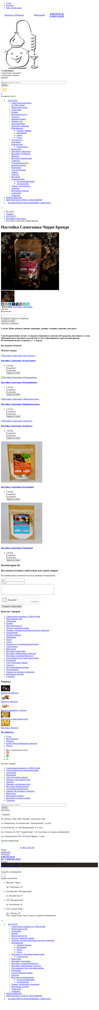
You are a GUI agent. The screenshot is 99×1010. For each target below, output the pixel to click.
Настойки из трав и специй (18, 798)
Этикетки (10, 800)
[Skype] (27, 304)
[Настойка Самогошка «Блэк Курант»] (18, 355)
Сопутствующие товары (16, 777)
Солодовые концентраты (17, 789)
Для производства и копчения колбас (22, 770)
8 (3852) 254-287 (57, 16)
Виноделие (11, 793)
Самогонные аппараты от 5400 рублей (23, 768)
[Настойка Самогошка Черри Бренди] (30, 289)
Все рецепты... (7, 732)
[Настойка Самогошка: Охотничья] (21, 543)
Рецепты (10, 5)
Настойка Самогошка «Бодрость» (17, 426)
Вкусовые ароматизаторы (17, 786)
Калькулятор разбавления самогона (21, 743)
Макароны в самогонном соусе (14, 719)
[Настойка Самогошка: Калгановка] (21, 482)
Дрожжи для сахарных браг (18, 779)
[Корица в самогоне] (5, 699)
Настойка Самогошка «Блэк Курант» (18, 360)
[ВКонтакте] (2, 304)
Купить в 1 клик (8, 321)
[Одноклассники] (6, 304)
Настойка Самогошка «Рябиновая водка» (20, 404)
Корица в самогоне (9, 701)
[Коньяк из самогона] (5, 690)
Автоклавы (11, 773)
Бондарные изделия (14, 796)
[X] (13, 304)
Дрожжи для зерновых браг (18, 784)
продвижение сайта (9, 866)
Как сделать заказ (14, 8)
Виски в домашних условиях (14, 710)
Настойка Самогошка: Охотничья (17, 548)
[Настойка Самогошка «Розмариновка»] (19, 377)
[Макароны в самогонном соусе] (5, 717)
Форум (9, 746)
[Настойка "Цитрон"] (5, 725)
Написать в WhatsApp (14, 15)
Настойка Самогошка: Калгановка (17, 487)
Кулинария (11, 775)
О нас (8, 3)
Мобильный (39, 15)
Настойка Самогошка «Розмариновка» (19, 382)
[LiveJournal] (17, 304)
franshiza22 (5, 852)
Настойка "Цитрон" (10, 728)
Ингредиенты (12, 739)
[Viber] (20, 304)
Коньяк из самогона (9, 693)
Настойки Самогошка (22, 307)
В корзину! (6, 318)
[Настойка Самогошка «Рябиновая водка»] (20, 399)
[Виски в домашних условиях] (5, 708)
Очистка (10, 782)
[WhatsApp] (24, 304)
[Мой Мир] (9, 304)
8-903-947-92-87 (57, 14)
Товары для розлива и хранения (20, 791)
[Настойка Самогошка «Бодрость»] (17, 421)
